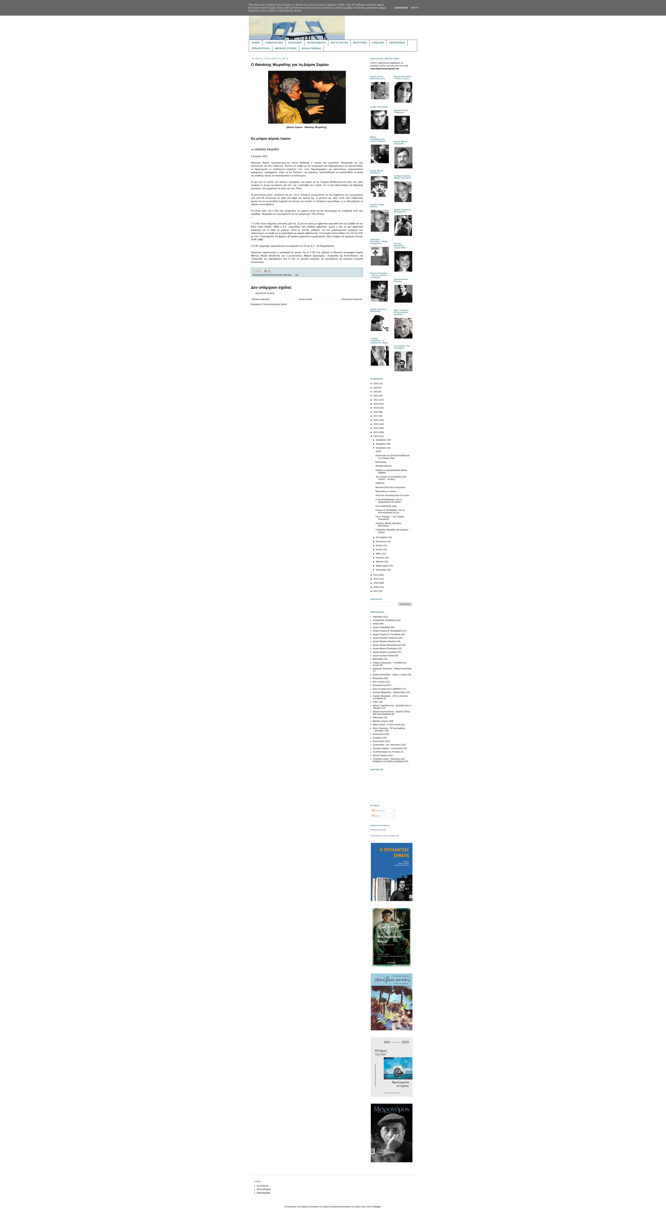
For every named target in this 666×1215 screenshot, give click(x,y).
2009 (376, 583)
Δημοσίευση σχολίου (265, 293)
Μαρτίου (380, 561)
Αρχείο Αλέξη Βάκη (381, 627)
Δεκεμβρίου (381, 440)
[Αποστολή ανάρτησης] (296, 275)
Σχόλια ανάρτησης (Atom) (275, 304)
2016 (376, 420)
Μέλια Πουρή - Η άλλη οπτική (386, 724)
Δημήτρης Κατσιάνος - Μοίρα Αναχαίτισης (392, 668)
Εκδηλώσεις (381, 462)
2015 (376, 424)
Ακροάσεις (378, 617)
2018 (376, 412)
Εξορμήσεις (378, 678)
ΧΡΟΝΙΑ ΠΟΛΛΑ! (383, 466)
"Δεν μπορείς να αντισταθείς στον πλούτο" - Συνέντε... (390, 478)
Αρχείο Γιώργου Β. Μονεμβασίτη (388, 631)
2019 (376, 408)
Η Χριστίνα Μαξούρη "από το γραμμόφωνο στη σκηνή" (388, 500)
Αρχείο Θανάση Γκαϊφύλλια (385, 638)
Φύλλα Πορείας (380, 755)
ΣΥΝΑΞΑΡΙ (378, 42)
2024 (376, 388)
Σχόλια (377, 816)
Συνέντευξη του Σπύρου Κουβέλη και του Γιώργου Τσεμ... (392, 456)
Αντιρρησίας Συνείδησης (384, 620)
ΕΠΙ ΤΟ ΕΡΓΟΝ (339, 42)
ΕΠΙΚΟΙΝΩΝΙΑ (263, 1193)
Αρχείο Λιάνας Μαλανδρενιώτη (387, 645)
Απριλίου (380, 557)
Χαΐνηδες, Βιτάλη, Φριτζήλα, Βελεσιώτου (388, 524)
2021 (376, 400)
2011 (376, 575)
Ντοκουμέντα (379, 734)
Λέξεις (375, 702)
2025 (376, 383)
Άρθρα (376, 623)
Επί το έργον (379, 682)
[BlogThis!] (259, 271)
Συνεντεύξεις (379, 741)
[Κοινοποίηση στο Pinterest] (269, 271)
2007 (376, 591)
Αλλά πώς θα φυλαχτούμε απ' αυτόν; (392, 495)
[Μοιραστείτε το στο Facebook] (265, 271)
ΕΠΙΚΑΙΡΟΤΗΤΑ (261, 48)
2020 (376, 404)
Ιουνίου (379, 549)
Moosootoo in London (385, 491)
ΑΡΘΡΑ (255, 42)
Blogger (377, 1206)
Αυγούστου (381, 541)
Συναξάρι (377, 738)
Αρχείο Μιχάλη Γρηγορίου (385, 652)
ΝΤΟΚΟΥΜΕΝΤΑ (316, 42)
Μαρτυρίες (287, 275)
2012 (376, 436)
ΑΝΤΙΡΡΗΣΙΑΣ (397, 42)
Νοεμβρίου (381, 444)
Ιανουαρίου (381, 570)
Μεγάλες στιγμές (380, 721)
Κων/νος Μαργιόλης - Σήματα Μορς (389, 692)
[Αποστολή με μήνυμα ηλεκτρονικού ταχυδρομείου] (256, 271)
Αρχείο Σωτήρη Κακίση (383, 655)
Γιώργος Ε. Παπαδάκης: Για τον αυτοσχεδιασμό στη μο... (390, 511)
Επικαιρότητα (379, 685)
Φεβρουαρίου (382, 566)
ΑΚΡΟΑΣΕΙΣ (295, 42)
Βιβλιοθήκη (378, 659)
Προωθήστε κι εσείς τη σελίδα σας (384, 836)
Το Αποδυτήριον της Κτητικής (386, 752)
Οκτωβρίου (381, 448)
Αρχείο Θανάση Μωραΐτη (271, 275)
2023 (376, 391)
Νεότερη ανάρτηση (260, 299)
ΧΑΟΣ (378, 451)
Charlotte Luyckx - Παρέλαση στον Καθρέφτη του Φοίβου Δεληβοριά (389, 760)
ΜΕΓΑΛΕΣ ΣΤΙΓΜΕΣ (286, 48)
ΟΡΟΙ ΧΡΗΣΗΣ (264, 1189)
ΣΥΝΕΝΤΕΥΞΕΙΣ (274, 42)
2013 (376, 432)
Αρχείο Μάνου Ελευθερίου (385, 648)
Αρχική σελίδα (305, 299)
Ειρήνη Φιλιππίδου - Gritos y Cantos (390, 674)
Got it (415, 8)
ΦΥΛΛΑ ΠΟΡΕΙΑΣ (311, 48)
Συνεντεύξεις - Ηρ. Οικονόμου (386, 745)
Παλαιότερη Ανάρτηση (351, 299)
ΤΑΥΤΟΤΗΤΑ (262, 1186)
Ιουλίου (379, 545)
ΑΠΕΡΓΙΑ (379, 483)
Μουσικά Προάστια (378, 830)
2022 (376, 395)
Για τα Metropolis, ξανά (386, 506)
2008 (376, 587)
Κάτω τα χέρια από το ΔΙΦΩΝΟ (387, 689)
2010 (376, 579)
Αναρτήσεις (379, 810)
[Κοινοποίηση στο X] (262, 271)
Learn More (401, 8)
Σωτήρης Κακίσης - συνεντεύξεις (388, 748)
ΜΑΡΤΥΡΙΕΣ (360, 42)
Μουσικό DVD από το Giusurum (390, 487)
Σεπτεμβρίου (382, 537)
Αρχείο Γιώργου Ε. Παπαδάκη (386, 634)
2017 (376, 416)
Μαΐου (379, 553)
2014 (376, 428)
